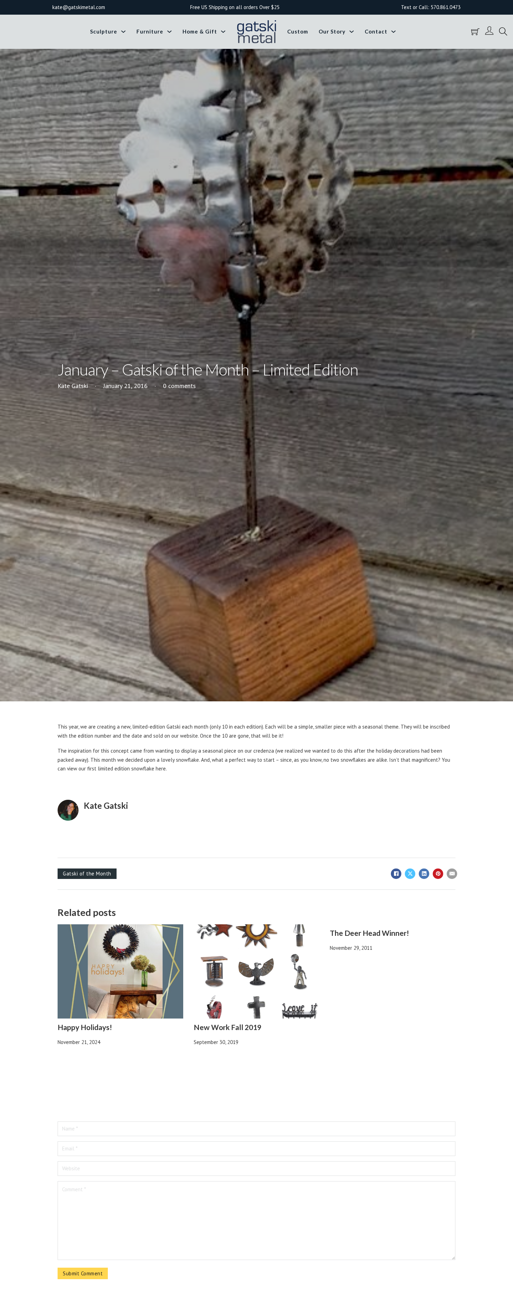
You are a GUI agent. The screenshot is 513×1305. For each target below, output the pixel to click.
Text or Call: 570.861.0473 (431, 7)
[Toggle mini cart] (475, 32)
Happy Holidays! (85, 1027)
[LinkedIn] (424, 873)
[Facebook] (396, 873)
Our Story (332, 31)
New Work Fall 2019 (227, 1027)
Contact (376, 31)
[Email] (452, 873)
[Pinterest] (438, 873)
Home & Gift (200, 31)
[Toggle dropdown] (123, 31)
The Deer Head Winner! (369, 933)
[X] (410, 873)
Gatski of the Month (87, 873)
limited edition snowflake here (132, 768)
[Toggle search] (503, 32)
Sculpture (103, 31)
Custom (297, 31)
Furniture (149, 31)
